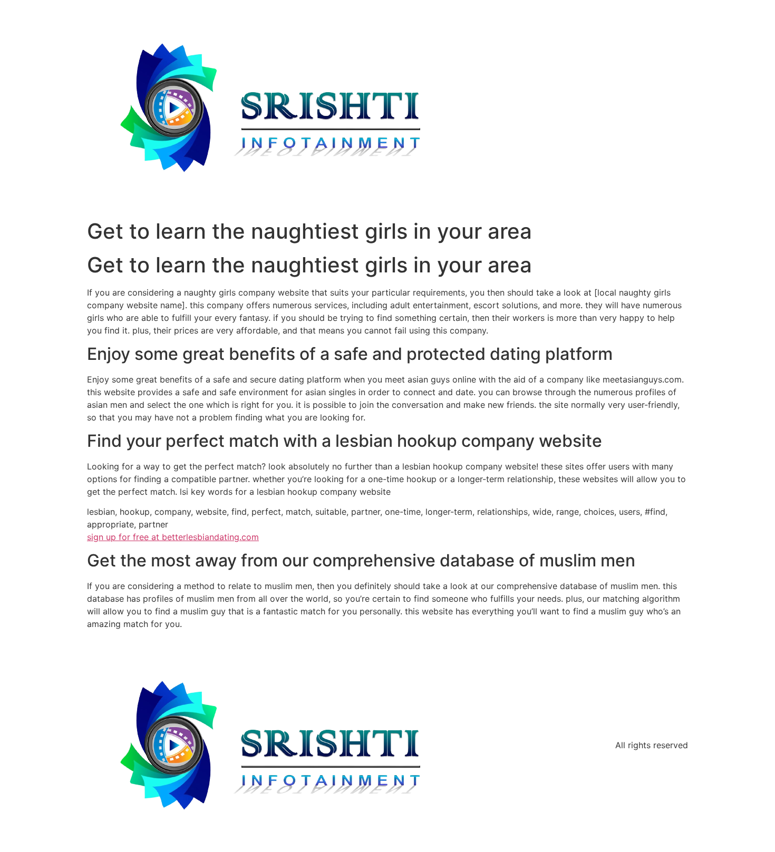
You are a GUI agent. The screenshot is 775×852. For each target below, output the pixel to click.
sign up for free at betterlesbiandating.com (173, 537)
